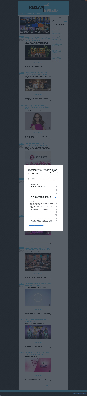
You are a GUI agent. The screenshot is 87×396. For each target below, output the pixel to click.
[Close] (61, 167)
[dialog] (43, 198)
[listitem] (43, 184)
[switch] (56, 186)
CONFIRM (36, 225)
